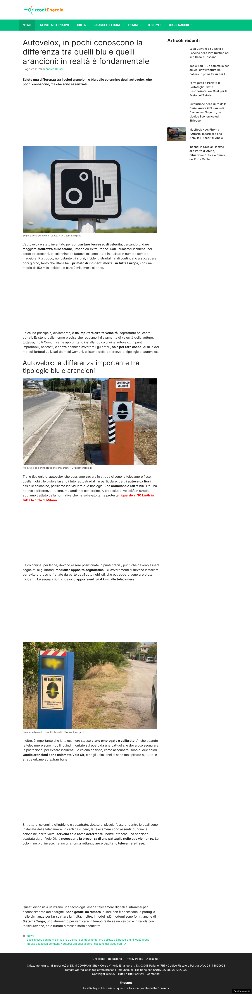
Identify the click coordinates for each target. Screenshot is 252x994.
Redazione (115, 958)
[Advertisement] (91, 117)
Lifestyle (154, 25)
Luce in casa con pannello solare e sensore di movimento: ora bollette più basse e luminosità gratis (88, 939)
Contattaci (153, 974)
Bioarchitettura (107, 25)
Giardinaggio (179, 25)
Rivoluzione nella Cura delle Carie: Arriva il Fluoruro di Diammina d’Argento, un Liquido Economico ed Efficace (208, 112)
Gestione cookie (242, 991)
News (27, 25)
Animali (133, 25)
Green (81, 25)
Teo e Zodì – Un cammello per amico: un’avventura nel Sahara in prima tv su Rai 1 (209, 70)
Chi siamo (98, 958)
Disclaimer (153, 958)
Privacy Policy (134, 958)
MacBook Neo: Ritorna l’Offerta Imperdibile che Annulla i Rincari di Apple (206, 134)
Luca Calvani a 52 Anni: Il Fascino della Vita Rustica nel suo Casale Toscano (209, 53)
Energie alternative (54, 25)
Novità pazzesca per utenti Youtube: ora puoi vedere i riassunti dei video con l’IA (76, 943)
